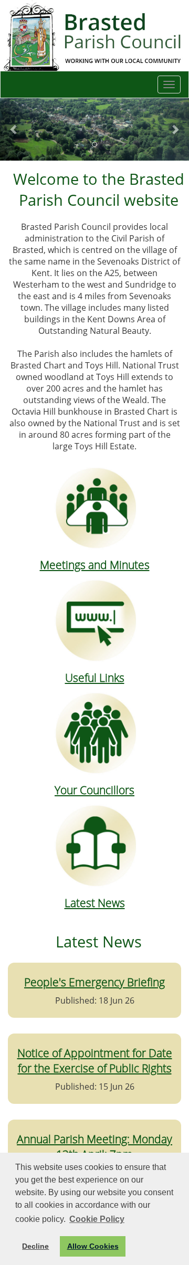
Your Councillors (94, 789)
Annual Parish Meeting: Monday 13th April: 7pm (94, 1146)
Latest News (95, 902)
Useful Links (94, 677)
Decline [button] (35, 1246)
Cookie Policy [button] (96, 1219)
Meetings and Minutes (95, 564)
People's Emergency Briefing (94, 981)
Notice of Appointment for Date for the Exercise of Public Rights (94, 1060)
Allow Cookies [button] (93, 1246)
